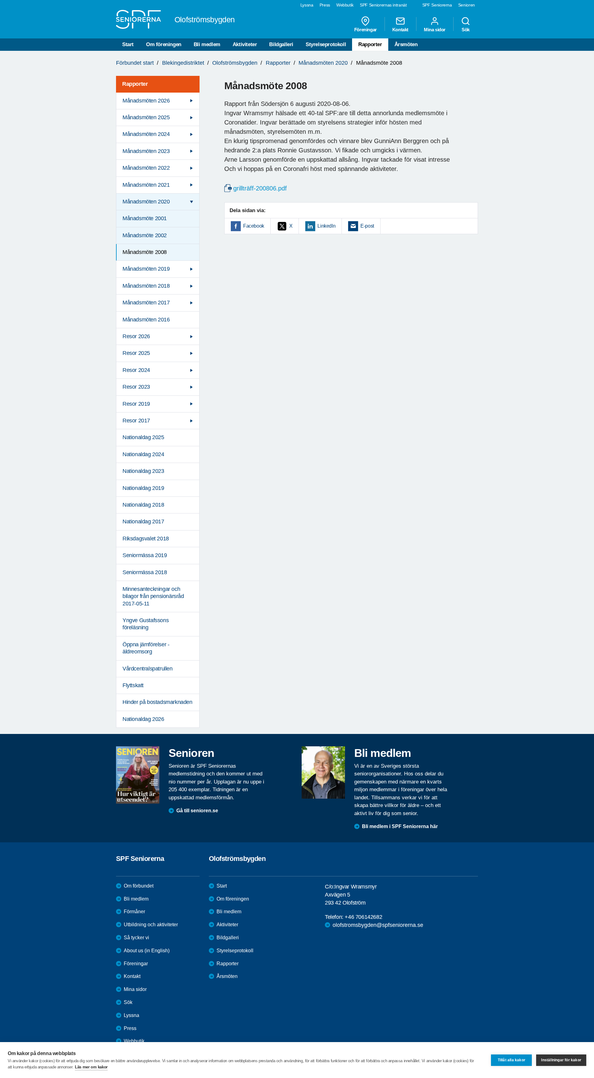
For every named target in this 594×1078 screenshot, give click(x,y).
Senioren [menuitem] (466, 4)
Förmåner (134, 911)
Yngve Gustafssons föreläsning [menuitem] (146, 624)
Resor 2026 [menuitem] (136, 336)
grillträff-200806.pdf (260, 188)
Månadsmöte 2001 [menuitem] (145, 218)
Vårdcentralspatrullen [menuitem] (148, 669)
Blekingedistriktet (183, 63)
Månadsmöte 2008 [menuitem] (145, 252)
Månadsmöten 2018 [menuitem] (146, 286)
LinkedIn (326, 226)
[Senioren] (137, 774)
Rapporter (370, 44)
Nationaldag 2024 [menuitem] (143, 454)
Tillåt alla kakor (511, 1060)
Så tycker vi (136, 937)
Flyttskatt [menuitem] (133, 685)
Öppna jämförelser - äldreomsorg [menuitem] (146, 648)
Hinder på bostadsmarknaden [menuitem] (157, 702)
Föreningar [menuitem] (365, 29)
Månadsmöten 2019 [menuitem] (146, 269)
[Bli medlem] (323, 772)
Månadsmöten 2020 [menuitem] (146, 202)
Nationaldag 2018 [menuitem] (143, 505)
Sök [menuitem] (466, 29)
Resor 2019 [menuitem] (136, 404)
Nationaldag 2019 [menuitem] (143, 488)
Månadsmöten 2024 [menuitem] (146, 134)
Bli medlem (207, 44)
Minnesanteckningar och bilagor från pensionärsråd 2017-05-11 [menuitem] (153, 596)
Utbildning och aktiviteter (151, 924)
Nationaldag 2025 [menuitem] (143, 437)
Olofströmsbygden (234, 63)
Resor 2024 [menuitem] (136, 370)
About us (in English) (147, 950)
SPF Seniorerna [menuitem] (437, 4)
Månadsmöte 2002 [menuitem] (145, 235)
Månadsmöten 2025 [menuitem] (146, 117)
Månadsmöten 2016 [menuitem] (146, 319)
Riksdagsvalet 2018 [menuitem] (146, 538)
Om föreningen (163, 44)
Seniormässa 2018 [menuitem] (145, 572)
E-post (367, 226)
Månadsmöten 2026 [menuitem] (146, 101)
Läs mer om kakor (91, 1067)
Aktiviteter (245, 44)
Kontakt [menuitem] (400, 29)
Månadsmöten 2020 (323, 63)
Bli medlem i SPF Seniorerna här (400, 826)
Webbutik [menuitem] (345, 4)
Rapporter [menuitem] (135, 84)
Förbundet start (135, 63)
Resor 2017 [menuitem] (136, 420)
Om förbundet (138, 885)
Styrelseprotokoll (326, 44)
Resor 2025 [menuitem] (136, 353)
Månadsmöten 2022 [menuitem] (146, 168)
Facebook (253, 226)
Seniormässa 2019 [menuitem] (145, 555)
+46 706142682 (363, 917)
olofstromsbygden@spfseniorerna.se (378, 925)
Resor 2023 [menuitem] (136, 387)
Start (128, 44)
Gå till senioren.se (197, 810)
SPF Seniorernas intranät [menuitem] (383, 4)
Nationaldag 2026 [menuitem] (143, 719)
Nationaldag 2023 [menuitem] (143, 471)
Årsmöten (406, 44)
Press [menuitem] (325, 4)
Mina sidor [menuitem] (435, 29)
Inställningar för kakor (561, 1060)
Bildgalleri (281, 44)
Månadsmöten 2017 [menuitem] (146, 302)
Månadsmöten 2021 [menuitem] (146, 185)
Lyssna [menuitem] (306, 4)
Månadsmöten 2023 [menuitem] (146, 151)
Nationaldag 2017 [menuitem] (143, 521)
